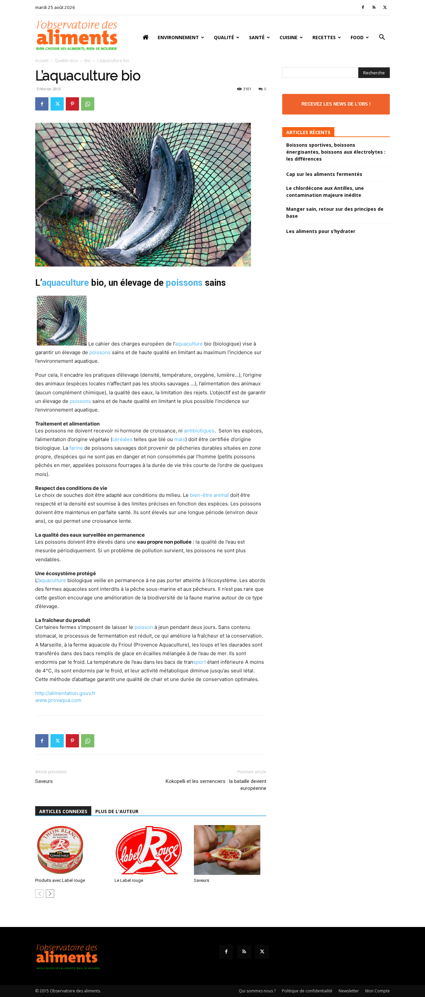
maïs (179, 439)
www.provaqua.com (58, 700)
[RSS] (374, 7)
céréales (122, 439)
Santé (257, 37)
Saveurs (44, 781)
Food (357, 37)
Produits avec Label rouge (60, 880)
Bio (87, 60)
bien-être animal (209, 495)
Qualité (224, 37)
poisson (143, 627)
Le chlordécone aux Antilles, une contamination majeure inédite (325, 191)
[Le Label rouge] (151, 850)
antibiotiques (199, 430)
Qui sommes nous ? (257, 991)
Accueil (41, 60)
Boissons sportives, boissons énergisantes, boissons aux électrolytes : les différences (335, 152)
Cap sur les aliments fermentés (324, 174)
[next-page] (50, 893)
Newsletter (349, 991)
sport (199, 662)
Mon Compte (377, 991)
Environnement (178, 37)
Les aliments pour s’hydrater (320, 231)
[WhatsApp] (87, 104)
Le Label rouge (129, 880)
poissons (184, 282)
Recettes (324, 37)
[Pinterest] (72, 104)
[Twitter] (385, 7)
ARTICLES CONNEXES (63, 811)
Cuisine (289, 37)
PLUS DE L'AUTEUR (116, 811)
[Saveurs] (230, 850)
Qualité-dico (66, 60)
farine (76, 448)
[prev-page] (39, 893)
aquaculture (65, 282)
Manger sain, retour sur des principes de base (334, 212)
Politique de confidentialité (307, 991)
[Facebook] (363, 7)
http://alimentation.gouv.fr (65, 693)
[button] (382, 38)
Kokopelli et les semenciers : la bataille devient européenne (216, 784)
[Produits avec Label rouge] (71, 850)
